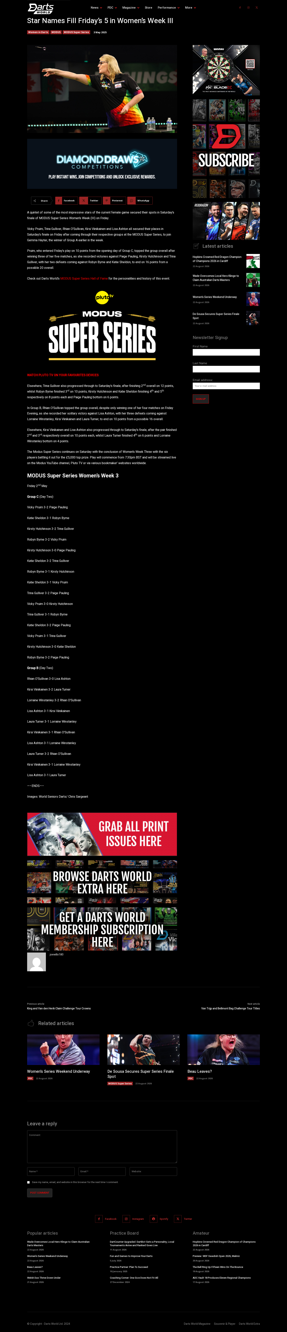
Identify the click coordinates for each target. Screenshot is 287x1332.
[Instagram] (248, 7)
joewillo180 (56, 955)
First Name (200, 346)
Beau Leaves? (199, 1071)
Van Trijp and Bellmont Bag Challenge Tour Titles (230, 1008)
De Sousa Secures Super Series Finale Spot (140, 1074)
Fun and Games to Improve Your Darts (131, 1256)
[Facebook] (240, 7)
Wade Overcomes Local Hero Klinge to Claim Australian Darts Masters (216, 278)
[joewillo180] (36, 962)
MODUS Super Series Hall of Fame (84, 278)
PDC (30, 1078)
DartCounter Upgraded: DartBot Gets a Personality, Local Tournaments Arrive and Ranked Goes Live (142, 1243)
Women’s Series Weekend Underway (215, 297)
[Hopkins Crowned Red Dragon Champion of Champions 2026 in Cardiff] (253, 261)
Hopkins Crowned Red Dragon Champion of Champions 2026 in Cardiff (217, 259)
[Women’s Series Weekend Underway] (253, 299)
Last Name (200, 363)
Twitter (188, 1219)
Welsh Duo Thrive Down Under (44, 1278)
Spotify (164, 1219)
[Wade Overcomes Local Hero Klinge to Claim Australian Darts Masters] (253, 280)
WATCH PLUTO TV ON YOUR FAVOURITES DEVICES (63, 375)
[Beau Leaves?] (223, 1049)
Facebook (111, 1219)
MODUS (56, 32)
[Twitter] (256, 7)
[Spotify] (153, 1219)
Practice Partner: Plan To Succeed (129, 1267)
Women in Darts (38, 32)
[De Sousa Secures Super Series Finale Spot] (253, 318)
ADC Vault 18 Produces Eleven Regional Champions (222, 1278)
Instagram (138, 1219)
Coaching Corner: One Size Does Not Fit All (134, 1278)
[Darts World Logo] (48, 8)
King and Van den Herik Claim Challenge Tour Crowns (59, 1008)
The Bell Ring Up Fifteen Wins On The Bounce (218, 1267)
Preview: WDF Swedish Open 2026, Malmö (216, 1256)
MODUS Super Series (76, 32)
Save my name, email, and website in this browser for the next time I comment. (75, 1182)
